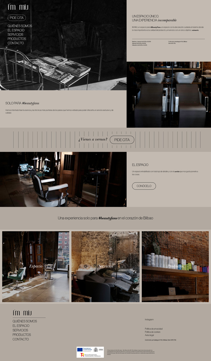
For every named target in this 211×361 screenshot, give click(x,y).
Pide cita (17, 18)
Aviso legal (149, 335)
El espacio (16, 30)
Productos (17, 39)
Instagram (149, 319)
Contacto (16, 43)
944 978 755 (172, 340)
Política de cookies (152, 332)
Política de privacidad (154, 329)
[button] (122, 140)
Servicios (15, 34)
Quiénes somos (20, 26)
